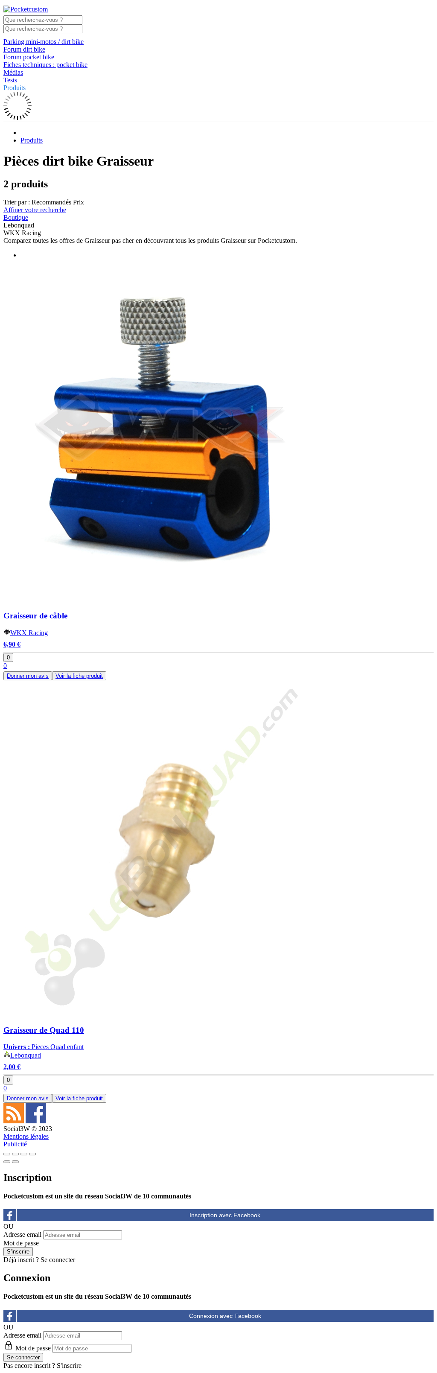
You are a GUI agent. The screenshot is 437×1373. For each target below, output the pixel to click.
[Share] (15, 1154)
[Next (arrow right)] (15, 1161)
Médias (13, 72)
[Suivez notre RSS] (14, 1121)
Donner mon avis (28, 676)
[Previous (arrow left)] (6, 1161)
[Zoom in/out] (32, 1154)
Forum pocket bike (28, 57)
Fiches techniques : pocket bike (45, 64)
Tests (10, 80)
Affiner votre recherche (34, 209)
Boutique (15, 217)
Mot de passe (21, 1243)
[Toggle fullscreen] (23, 1154)
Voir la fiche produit (79, 676)
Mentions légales (26, 1136)
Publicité (15, 1144)
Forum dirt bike (24, 49)
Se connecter (58, 1259)
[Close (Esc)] (6, 1154)
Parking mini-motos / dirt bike (43, 41)
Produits (14, 87)
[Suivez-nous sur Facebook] (36, 1121)
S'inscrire (69, 1365)
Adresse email (22, 1234)
